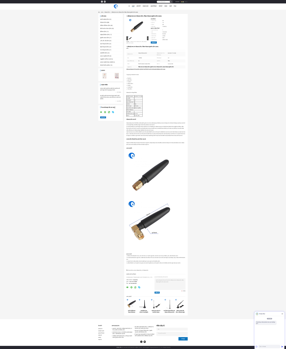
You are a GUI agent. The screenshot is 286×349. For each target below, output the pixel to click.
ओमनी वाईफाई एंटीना (104, 19)
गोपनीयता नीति (118, 347)
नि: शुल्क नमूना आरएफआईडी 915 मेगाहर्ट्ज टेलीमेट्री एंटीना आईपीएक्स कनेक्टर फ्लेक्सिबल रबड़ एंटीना (144, 335)
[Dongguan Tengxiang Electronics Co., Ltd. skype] (114, 112)
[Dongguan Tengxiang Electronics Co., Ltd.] (116, 6)
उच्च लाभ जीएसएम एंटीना (137, 270)
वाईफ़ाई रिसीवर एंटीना (104, 34)
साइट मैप (100, 339)
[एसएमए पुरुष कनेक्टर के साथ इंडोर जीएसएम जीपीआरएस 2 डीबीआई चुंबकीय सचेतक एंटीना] (156, 304)
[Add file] (256, 346)
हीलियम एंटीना (103, 31)
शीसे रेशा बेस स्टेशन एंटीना (105, 28)
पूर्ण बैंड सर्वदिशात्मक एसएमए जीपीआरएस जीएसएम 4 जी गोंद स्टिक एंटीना (131, 311)
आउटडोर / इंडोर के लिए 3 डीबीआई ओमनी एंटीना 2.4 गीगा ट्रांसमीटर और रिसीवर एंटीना (122, 329)
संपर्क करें (160, 6)
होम (99, 12)
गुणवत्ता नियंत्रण (154, 6)
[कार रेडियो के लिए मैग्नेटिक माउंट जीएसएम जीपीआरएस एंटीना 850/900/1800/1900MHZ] (169, 304)
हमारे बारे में (138, 6)
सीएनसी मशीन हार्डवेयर (105, 65)
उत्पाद (102, 12)
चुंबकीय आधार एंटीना (104, 37)
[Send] (282, 346)
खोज (171, 1)
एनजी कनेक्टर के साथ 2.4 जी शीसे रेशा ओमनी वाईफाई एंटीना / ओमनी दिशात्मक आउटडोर (122, 333)
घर (129, 6)
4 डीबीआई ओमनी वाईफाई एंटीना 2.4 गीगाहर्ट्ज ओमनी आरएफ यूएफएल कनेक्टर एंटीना (122, 336)
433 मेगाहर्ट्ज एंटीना (104, 43)
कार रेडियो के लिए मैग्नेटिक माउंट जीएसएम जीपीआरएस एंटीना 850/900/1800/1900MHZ (169, 311)
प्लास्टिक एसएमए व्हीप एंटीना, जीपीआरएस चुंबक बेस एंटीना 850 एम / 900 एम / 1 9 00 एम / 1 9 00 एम (180, 311)
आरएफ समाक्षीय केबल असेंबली (106, 62)
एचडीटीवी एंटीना (103, 53)
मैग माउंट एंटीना (130, 270)
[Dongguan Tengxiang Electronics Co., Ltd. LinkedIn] (102, 2)
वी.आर (175, 6)
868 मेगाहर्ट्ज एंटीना (104, 47)
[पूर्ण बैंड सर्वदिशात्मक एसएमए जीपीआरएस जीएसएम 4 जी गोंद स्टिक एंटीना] (131, 304)
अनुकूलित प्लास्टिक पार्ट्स (105, 59)
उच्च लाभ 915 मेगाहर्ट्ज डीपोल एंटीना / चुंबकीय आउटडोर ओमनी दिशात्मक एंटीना (143, 331)
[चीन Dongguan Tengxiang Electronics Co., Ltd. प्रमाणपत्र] (104, 75)
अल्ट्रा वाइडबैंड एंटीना (105, 56)
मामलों (170, 6)
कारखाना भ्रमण (145, 6)
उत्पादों (133, 6)
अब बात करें (177, 1)
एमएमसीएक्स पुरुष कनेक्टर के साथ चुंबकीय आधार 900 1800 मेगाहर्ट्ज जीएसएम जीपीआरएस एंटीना (143, 311)
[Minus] (282, 314)
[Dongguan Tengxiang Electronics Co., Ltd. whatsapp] (106, 112)
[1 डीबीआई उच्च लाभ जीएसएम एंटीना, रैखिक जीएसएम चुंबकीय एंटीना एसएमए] (136, 27)
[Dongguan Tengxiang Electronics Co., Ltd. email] (102, 112)
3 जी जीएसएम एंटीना (145, 270)
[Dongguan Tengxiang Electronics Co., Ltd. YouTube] (104, 2)
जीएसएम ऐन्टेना (107, 12)
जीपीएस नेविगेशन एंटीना (105, 25)
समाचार (165, 6)
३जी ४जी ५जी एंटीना (104, 40)
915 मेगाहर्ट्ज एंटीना (104, 50)
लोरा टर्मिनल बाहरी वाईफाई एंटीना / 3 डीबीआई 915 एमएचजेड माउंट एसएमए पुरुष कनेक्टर (144, 327)
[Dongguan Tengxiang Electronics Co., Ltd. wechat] (110, 112)
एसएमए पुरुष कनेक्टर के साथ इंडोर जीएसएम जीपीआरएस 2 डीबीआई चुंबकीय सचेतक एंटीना (156, 311)
